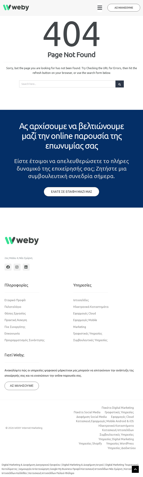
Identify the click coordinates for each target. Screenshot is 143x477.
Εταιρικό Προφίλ (15, 300)
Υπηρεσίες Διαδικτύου (122, 448)
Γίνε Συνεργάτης (15, 326)
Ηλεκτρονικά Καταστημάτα (90, 306)
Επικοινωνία (12, 333)
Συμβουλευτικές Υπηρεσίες (90, 340)
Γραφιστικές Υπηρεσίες (87, 333)
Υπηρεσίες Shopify (90, 443)
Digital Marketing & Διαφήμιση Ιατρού (83, 464)
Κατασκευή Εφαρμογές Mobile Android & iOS (105, 421)
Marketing (79, 326)
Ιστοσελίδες (81, 300)
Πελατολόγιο (13, 306)
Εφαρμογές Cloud (84, 313)
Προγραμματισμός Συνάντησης (24, 340)
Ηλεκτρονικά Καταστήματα (116, 425)
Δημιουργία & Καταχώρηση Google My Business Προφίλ (50, 469)
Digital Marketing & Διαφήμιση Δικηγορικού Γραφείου (31, 464)
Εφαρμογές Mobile (85, 320)
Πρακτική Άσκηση (16, 320)
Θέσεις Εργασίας (15, 313)
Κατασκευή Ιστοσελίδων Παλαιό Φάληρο (51, 473)
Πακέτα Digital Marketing (118, 407)
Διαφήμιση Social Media (91, 416)
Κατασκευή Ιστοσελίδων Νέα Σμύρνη (101, 469)
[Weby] (16, 8)
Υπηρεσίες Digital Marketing (116, 439)
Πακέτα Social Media (87, 412)
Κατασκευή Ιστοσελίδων (118, 430)
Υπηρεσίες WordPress (120, 443)
